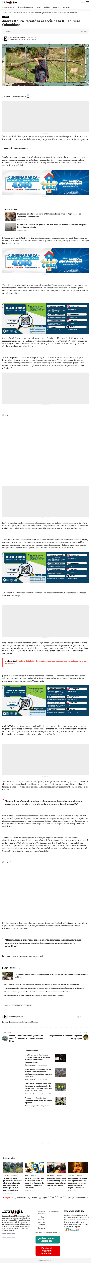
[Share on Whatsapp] (15, 31)
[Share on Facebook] (12, 31)
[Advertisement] (45, 116)
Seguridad (35, 1106)
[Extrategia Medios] (9, 2)
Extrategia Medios (19, 38)
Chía (60, 1197)
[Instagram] (88, 1016)
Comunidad (23, 13)
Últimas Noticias (12, 13)
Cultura (31, 13)
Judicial (27, 1094)
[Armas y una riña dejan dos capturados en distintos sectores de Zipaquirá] (60, 1101)
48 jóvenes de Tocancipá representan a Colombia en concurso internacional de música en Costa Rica (37, 992)
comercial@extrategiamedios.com (48, 1232)
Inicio (4, 13)
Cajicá (69, 1197)
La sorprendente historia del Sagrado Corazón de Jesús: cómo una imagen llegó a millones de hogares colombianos (77, 1183)
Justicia (33, 1175)
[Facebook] (82, 1016)
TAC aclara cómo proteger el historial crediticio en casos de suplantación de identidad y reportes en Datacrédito (34, 1183)
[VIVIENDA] (45, 182)
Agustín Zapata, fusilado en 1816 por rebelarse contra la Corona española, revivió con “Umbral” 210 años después (41, 984)
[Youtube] (13, 1235)
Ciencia (32, 1079)
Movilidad (14, 1175)
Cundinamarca (17, 1005)
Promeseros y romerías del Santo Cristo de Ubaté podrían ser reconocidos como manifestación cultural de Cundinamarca (44, 988)
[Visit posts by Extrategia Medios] (5, 38)
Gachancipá (50, 1175)
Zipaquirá (28, 1005)
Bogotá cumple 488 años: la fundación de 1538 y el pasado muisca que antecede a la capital (34, 995)
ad (53, 1197)
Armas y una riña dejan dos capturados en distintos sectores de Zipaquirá (38, 1100)
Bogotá (27, 1079)
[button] (87, 2)
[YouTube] (85, 1016)
